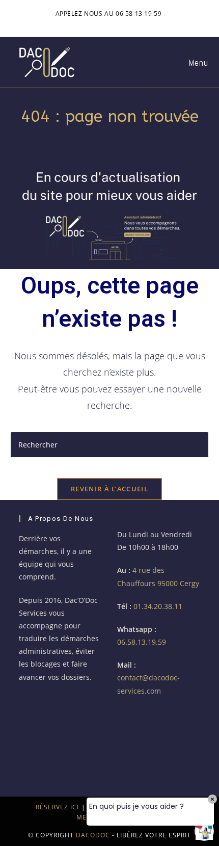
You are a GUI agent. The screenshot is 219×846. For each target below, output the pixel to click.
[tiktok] (34, 740)
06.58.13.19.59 (141, 642)
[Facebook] (34, 709)
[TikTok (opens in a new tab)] (141, 24)
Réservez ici (57, 807)
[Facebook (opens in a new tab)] (78, 24)
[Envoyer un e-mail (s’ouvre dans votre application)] (127, 24)
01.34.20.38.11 (157, 606)
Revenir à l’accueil (109, 488)
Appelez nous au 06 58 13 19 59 (109, 13)
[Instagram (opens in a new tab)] (95, 24)
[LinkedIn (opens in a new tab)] (111, 24)
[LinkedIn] (65, 709)
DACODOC (93, 835)
